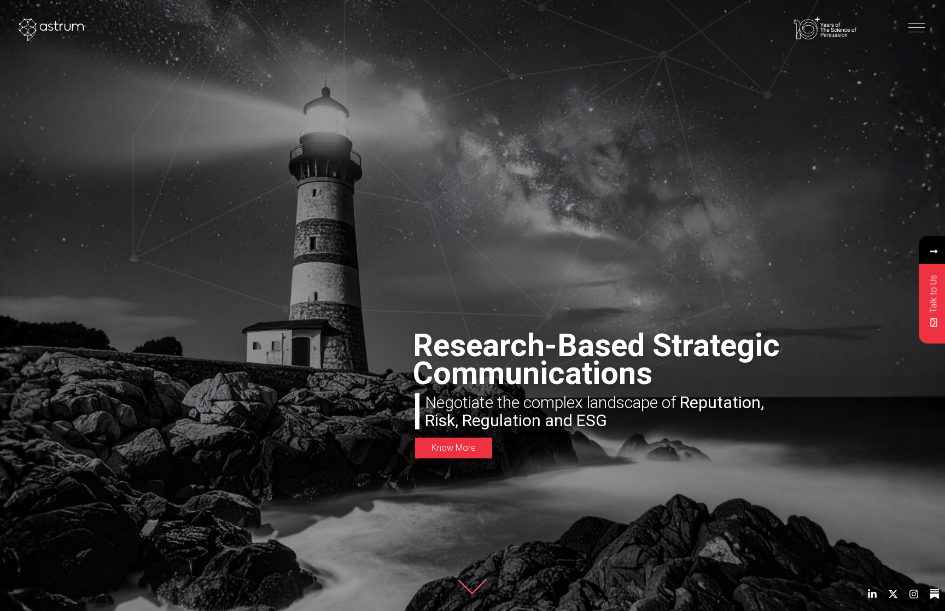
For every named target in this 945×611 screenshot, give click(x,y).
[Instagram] (914, 594)
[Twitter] (893, 594)
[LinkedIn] (872, 594)
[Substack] (935, 594)
